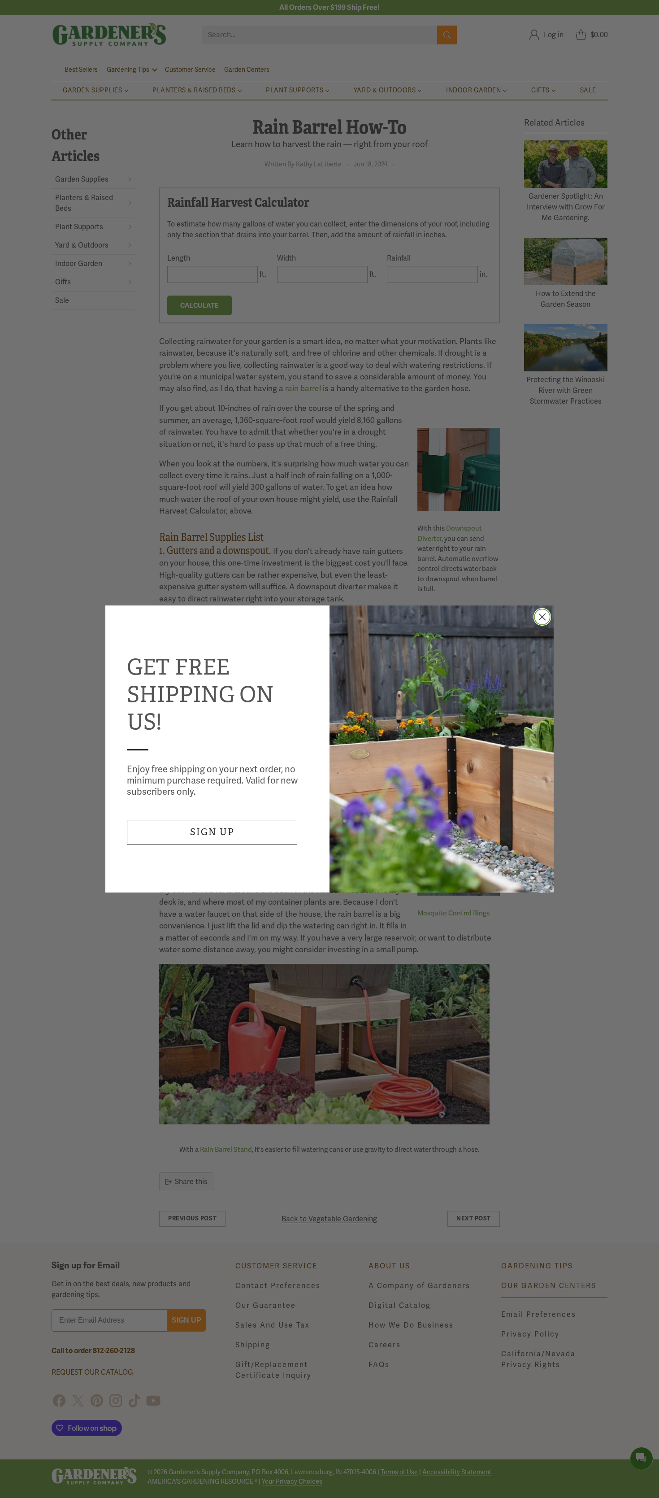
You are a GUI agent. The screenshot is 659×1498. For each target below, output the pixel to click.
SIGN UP (212, 832)
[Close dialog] (542, 617)
